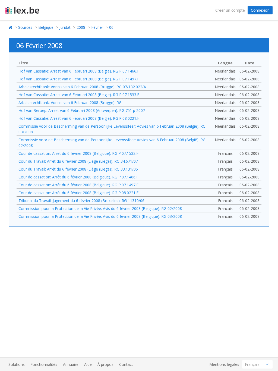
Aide (88, 364)
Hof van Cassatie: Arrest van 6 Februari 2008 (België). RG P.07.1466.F (78, 71)
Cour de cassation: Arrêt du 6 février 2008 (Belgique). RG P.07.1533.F (78, 153)
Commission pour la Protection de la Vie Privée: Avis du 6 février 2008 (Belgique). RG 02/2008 (100, 208)
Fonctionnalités (43, 364)
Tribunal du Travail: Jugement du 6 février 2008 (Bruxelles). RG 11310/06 (81, 200)
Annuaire (70, 364)
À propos (105, 364)
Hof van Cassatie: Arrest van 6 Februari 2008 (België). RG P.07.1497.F (78, 78)
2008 (81, 27)
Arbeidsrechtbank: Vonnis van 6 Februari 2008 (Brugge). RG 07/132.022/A (82, 86)
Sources (25, 27)
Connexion (260, 10)
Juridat (65, 27)
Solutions (16, 364)
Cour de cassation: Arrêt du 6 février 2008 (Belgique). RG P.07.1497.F (78, 184)
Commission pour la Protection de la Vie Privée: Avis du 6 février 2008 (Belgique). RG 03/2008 (100, 216)
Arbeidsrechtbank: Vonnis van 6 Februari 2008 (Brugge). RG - (71, 102)
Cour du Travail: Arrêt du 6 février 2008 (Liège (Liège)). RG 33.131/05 (78, 169)
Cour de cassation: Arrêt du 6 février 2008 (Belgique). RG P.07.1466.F (78, 177)
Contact (126, 364)
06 (111, 27)
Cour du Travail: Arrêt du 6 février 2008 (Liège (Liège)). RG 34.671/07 (78, 161)
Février (97, 27)
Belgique (45, 27)
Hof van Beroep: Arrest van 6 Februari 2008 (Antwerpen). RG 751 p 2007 (81, 110)
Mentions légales (224, 364)
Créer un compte (230, 10)
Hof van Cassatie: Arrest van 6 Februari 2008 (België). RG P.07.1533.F (78, 94)
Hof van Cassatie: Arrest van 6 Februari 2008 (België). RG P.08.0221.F (78, 118)
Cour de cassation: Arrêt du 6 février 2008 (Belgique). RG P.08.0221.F (78, 192)
